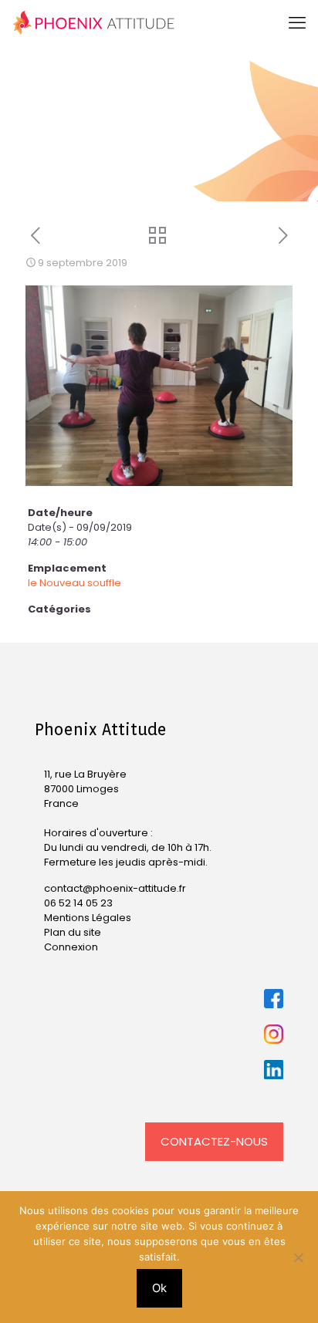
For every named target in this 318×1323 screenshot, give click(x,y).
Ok (159, 1288)
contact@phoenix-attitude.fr (115, 888)
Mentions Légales (87, 917)
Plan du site (72, 932)
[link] (273, 998)
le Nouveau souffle (74, 582)
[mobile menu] (297, 23)
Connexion (71, 947)
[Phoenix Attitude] (94, 23)
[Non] (298, 1257)
